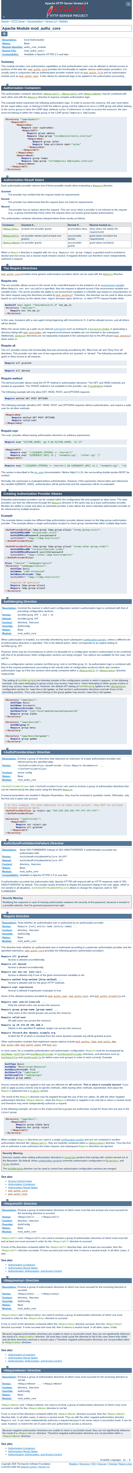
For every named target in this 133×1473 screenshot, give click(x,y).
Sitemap (113, 1464)
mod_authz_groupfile (108, 996)
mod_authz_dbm (107, 1041)
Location (70, 1157)
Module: (7, 633)
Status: (6, 43)
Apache (5, 21)
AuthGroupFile (32, 1057)
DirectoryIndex (99, 329)
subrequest (60, 329)
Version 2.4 (51, 21)
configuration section (94, 639)
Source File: (9, 50)
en (124, 1460)
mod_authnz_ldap (86, 1041)
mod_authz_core (37, 69)
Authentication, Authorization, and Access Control (35, 1271)
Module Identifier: (12, 47)
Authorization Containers (21, 1184)
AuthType (19, 1054)
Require (32, 97)
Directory (112, 1160)
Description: (9, 39)
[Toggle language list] (4, 34)
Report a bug (125, 1464)
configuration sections (50, 1160)
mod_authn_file (93, 72)
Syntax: (6, 614)
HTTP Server (18, 21)
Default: (7, 618)
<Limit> (35, 1091)
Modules (63, 21)
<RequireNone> (92, 94)
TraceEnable (95, 386)
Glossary (102, 1464)
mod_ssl (52, 1045)
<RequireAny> (69, 94)
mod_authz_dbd (10, 1045)
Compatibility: (10, 54)
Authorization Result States (23, 1187)
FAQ (93, 1464)
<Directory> (118, 686)
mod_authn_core (18, 1190)
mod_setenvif (64, 295)
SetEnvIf (20, 335)
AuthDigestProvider (69, 1054)
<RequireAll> (51, 94)
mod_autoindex (32, 332)
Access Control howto (20, 1181)
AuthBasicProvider (42, 1054)
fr (129, 1460)
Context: (7, 622)
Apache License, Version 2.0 (35, 1467)
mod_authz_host (78, 996)
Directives (84, 1464)
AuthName (6, 1054)
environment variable (112, 285)
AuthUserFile (9, 1057)
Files (6, 1164)
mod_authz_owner (31, 1045)
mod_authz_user (29, 76)
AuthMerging (15, 1168)
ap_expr (39, 472)
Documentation (35, 21)
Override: (7, 626)
